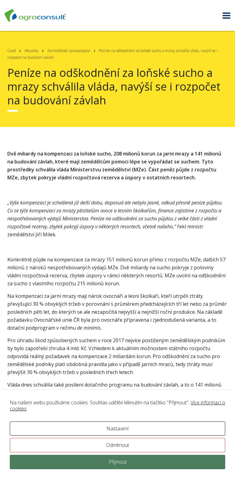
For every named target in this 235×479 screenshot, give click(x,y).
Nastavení (117, 428)
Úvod (11, 50)
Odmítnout (117, 445)
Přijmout (118, 461)
